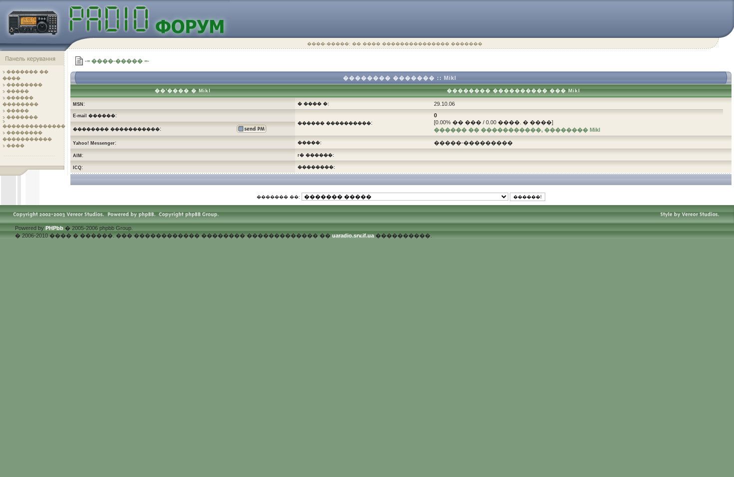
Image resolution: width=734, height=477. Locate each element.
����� (17, 91)
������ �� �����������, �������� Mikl (517, 130)
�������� (24, 84)
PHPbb (54, 228)
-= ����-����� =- (117, 61)
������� (22, 117)
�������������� (33, 126)
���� (15, 145)
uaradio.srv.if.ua (353, 235)
